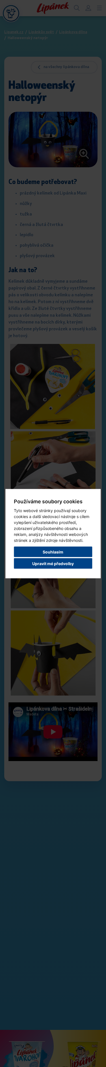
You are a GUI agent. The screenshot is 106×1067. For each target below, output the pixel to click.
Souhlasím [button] (53, 551)
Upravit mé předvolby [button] (53, 563)
